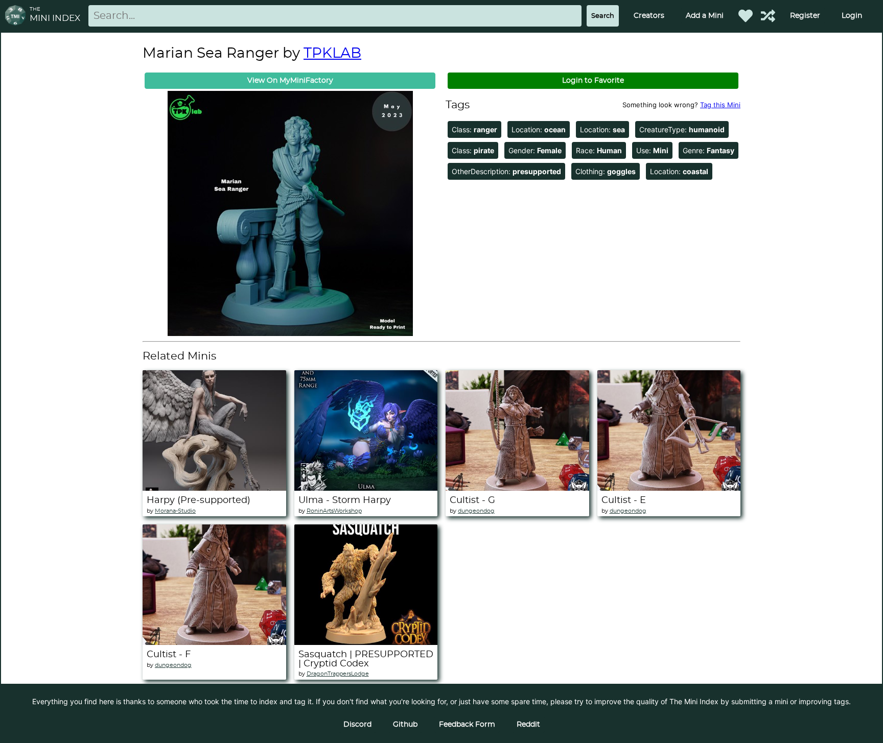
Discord (357, 724)
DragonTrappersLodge (338, 674)
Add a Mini (705, 15)
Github (405, 724)
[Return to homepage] (17, 16)
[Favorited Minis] (745, 16)
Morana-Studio (175, 511)
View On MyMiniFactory (290, 80)
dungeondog (476, 511)
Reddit (528, 724)
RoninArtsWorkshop (334, 511)
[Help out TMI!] (768, 16)
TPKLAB (332, 53)
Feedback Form (467, 724)
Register (805, 15)
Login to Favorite (593, 80)
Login (852, 15)
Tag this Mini (720, 105)
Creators (649, 15)
